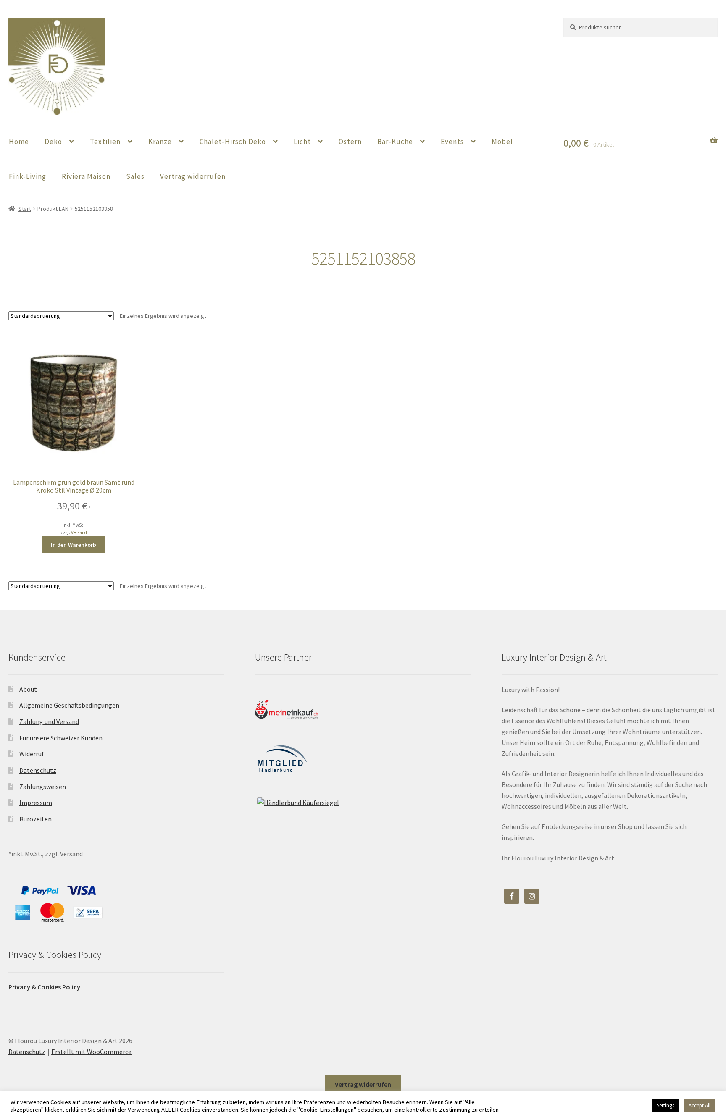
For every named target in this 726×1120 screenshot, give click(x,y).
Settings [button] (665, 1105)
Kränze (160, 141)
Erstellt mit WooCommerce (91, 1051)
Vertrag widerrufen (193, 176)
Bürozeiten (35, 819)
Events (452, 141)
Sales (135, 176)
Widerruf (31, 754)
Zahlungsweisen (42, 786)
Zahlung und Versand (49, 721)
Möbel (502, 141)
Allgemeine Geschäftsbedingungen (69, 705)
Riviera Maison (86, 176)
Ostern (350, 141)
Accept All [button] (699, 1105)
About (28, 689)
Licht (302, 141)
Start (24, 208)
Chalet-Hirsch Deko (233, 141)
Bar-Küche (395, 141)
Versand (79, 532)
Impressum (35, 802)
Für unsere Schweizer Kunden (61, 738)
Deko (53, 141)
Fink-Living (27, 176)
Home (19, 141)
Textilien (105, 141)
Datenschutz (37, 770)
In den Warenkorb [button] (73, 544)
